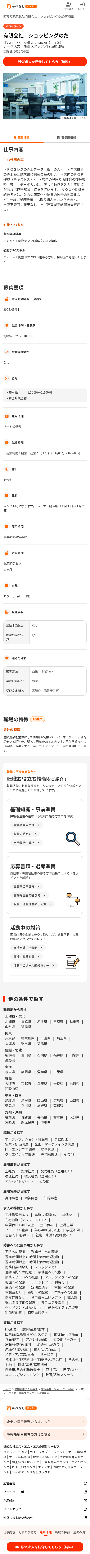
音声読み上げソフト (46, 1297)
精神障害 (31, 1197)
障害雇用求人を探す (26, 1389)
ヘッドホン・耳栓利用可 (23, 1307)
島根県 (26, 1100)
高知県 (58, 1105)
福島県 (26, 1026)
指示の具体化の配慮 (20, 1302)
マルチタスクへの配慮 (61, 1276)
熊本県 (58, 1117)
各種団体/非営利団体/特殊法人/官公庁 (33, 1359)
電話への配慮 (15, 1281)
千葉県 (46, 1038)
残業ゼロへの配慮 (44, 1251)
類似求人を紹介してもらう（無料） (45, 61)
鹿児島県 (28, 1122)
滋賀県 (74, 1083)
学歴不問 (73, 1229)
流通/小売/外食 (48, 1344)
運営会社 (9, 1483)
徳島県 (10, 1105)
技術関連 (48, 1149)
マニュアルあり (53, 1302)
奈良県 (58, 1083)
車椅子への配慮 (65, 1292)
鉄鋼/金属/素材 (33, 1329)
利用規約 (9, 1500)
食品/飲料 (12, 1339)
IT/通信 (10, 1329)
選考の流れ (80, 1532)
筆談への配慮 (15, 1287)
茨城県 (10, 1043)
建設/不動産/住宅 (18, 1344)
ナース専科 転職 (19, 1457)
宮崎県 (10, 1122)
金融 (8, 1364)
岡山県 (42, 1100)
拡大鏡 (72, 1297)
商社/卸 (51, 1369)
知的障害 (50, 1197)
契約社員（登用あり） (57, 1170)
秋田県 (74, 1021)
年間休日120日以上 (19, 1224)
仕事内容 (9, 1532)
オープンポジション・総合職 (26, 1139)
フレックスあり (46, 1266)
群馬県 (42, 1043)
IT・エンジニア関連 (20, 1149)
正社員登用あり (16, 1214)
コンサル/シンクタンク (22, 1374)
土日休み (47, 1224)
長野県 (10, 1059)
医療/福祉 (70, 1369)
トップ (7, 1389)
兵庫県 (42, 1083)
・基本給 (12, 392)
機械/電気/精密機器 (32, 1364)
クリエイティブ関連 (20, 1154)
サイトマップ (12, 1509)
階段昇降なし (15, 1297)
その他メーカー (65, 1339)
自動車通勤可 (38, 1312)
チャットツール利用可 (48, 1281)
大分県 (74, 1117)
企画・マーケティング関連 (55, 1144)
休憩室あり (13, 1292)
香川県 (26, 1105)
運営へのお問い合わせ (18, 1518)
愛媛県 (42, 1105)
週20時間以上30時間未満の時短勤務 (32, 1261)
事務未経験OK (45, 1214)
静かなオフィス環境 (63, 1307)
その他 (69, 1154)
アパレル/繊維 (36, 1339)
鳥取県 (10, 1100)
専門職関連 (49, 1154)
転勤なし (68, 1214)
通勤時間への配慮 (18, 1271)
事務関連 (61, 1139)
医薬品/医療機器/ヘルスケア (26, 1334)
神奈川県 (28, 1038)
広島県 (58, 1100)
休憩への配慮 (64, 1287)
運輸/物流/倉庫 (16, 1349)
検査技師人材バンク (25, 1462)
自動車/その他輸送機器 (22, 1369)
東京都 (10, 1038)
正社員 (10, 1170)
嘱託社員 (11, 1176)
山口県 (74, 1100)
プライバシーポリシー (18, 1492)
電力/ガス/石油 (45, 1349)
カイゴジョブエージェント (48, 1452)
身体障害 (11, 1197)
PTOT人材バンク (23, 1467)
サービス (47, 1354)
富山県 (26, 1054)
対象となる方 (27, 1532)
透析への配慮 (38, 1292)
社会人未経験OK (17, 1234)
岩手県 (42, 1021)
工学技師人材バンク (55, 1462)
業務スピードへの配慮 (22, 1276)
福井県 (58, 1054)
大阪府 (10, 1083)
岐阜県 (10, 1071)
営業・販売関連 (16, 1144)
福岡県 (10, 1117)
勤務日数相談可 (16, 1266)
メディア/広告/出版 (19, 1354)
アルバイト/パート (19, 1181)
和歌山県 (11, 1088)
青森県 (26, 1021)
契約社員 (28, 1170)
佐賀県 (26, 1117)
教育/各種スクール (60, 1374)
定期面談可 (39, 1287)
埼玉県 (62, 1038)
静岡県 (26, 1071)
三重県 (58, 1071)
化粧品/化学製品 (66, 1334)
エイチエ (44, 1467)
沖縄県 (46, 1122)
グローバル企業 (16, 1229)
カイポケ (18, 1472)
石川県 (42, 1054)
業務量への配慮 (49, 1271)
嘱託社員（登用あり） (41, 1176)
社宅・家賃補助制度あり (54, 1234)
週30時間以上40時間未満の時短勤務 (32, 1256)
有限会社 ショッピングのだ (57, 1389)
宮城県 (58, 1021)
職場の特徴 (62, 1532)
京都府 (26, 1083)
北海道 (10, 1021)
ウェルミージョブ (15, 1452)
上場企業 (66, 1224)
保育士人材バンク (45, 1457)
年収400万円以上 (47, 1229)
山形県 (10, 1026)
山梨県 (74, 1054)
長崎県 (42, 1117)
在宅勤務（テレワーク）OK (25, 1219)
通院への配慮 (15, 1251)
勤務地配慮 (13, 1312)
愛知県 (42, 1071)
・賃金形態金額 (16, 398)
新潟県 (10, 1054)
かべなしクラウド (38, 1472)
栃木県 (26, 1043)
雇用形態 (46, 1532)
